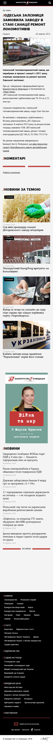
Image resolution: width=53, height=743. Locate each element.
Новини (8, 596)
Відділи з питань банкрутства (16, 695)
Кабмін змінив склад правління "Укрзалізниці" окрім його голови (23, 355)
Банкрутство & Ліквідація (15, 89)
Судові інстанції (12, 658)
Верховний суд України (14, 673)
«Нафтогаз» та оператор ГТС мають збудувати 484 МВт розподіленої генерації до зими (23, 521)
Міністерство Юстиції (13, 687)
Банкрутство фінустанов (14, 607)
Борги (30, 607)
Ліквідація (8, 603)
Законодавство (10, 600)
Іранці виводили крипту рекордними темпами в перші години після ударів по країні (25, 536)
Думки (36, 637)
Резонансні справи (28, 600)
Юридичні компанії (12, 699)
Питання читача (11, 633)
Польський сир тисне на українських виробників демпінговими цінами (24, 508)
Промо (36, 615)
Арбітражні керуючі (12, 702)
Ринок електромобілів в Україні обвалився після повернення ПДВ (22, 470)
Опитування (10, 713)
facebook (37, 730)
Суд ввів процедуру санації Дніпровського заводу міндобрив (23, 229)
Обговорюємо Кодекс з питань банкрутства (22, 641)
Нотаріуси (28, 699)
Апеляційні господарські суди (17, 665)
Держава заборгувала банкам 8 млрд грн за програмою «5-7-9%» (24, 482)
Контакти (25, 730)
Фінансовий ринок (21, 619)
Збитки (32, 611)
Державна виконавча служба (16, 691)
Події (18, 615)
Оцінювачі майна (11, 706)
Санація (9, 197)
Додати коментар (11, 172)
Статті (7, 625)
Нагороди (8, 615)
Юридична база (12, 683)
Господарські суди (12, 662)
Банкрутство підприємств (15, 611)
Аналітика (8, 629)
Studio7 (45, 739)
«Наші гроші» (9, 91)
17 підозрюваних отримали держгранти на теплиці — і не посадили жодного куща (26, 495)
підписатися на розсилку (29, 724)
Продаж (27, 615)
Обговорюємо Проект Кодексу (17, 637)
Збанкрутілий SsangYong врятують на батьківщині (26, 270)
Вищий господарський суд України (18, 669)
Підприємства (12, 651)
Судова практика (11, 644)
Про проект (15, 730)
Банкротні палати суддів (14, 677)
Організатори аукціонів (34, 702)
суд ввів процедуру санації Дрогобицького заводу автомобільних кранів (25, 147)
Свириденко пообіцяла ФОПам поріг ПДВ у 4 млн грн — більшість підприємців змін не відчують (24, 457)
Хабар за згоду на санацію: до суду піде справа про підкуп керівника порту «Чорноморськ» (24, 312)
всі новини (26, 548)
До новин (7, 10)
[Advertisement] (24, 570)
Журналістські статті (25, 629)
